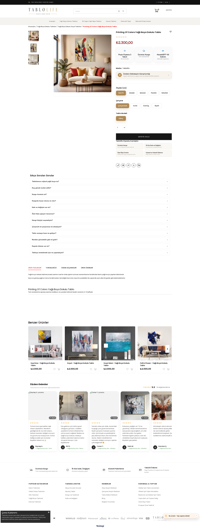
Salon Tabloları (34, 488)
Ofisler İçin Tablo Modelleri (148, 491)
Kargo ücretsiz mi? (39, 194)
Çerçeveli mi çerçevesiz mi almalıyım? (47, 227)
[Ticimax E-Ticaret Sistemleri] (100, 526)
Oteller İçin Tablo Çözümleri (148, 488)
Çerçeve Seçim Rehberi (111, 491)
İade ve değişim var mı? (41, 207)
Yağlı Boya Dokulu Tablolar (68, 21)
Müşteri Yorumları (108, 502)
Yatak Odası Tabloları (37, 491)
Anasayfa (52, 21)
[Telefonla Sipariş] (118, 165)
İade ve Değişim (71, 498)
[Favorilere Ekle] (170, 32)
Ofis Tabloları (34, 495)
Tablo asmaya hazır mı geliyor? (44, 233)
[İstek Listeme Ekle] (123, 165)
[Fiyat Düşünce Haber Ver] (134, 165)
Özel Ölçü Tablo (144, 502)
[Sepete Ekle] (58, 369)
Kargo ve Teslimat (72, 495)
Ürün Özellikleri (34, 268)
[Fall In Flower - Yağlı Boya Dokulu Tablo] (155, 343)
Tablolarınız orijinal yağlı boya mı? (45, 181)
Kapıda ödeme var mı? (41, 246)
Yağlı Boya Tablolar (36, 498)
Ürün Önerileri (87, 268)
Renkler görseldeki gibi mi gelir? (45, 240)
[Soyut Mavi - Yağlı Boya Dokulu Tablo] (118, 343)
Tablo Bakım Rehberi (109, 495)
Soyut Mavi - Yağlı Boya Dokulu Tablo (117, 364)
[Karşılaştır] (128, 165)
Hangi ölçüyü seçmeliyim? (42, 220)
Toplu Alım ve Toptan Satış (148, 498)
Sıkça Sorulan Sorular (73, 488)
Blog (166, 2)
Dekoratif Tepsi (126, 21)
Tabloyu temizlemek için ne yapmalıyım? (48, 252)
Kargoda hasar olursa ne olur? (44, 201)
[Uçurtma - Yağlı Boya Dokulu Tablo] (45, 343)
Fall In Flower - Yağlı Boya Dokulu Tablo (153, 364)
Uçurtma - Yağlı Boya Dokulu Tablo (43, 364)
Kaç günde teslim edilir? (41, 188)
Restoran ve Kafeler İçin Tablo (149, 495)
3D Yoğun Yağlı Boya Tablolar (91, 21)
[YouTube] (54, 518)
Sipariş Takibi (70, 491)
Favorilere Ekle (55, 369)
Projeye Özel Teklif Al (146, 505)
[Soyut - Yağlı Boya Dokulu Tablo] (82, 343)
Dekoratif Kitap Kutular (143, 21)
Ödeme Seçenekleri (68, 268)
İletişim (160, 2)
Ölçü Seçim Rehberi (109, 488)
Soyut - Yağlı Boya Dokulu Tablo (80, 363)
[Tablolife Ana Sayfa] (43, 11)
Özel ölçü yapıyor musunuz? (43, 214)
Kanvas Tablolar (111, 21)
